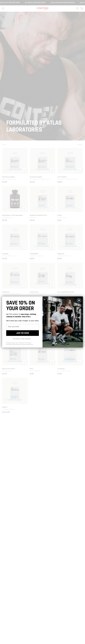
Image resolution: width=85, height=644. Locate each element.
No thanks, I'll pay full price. (22, 339)
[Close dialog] (79, 300)
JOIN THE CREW (22, 333)
